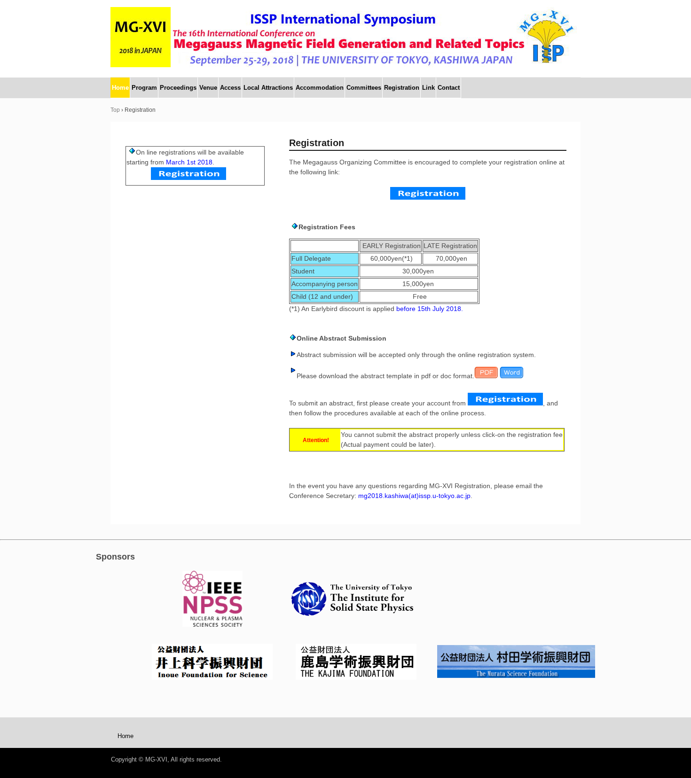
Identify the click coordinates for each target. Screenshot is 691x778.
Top (115, 110)
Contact (449, 87)
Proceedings (178, 87)
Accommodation (320, 87)
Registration (401, 87)
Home (120, 87)
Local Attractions (268, 87)
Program (144, 87)
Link (428, 87)
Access (230, 87)
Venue (208, 87)
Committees (363, 87)
